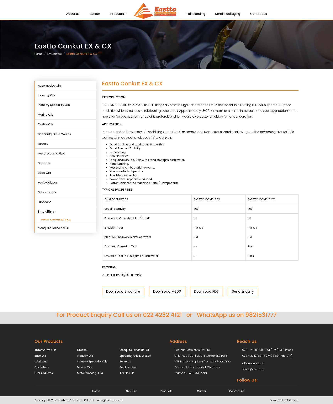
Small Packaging (227, 14)
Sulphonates (47, 192)
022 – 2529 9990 (253, 350)
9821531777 (261, 315)
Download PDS (206, 291)
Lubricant (44, 202)
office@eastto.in (253, 363)
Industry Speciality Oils (54, 105)
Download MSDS (167, 291)
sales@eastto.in (253, 369)
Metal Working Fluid (51, 153)
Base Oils (44, 173)
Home (38, 54)
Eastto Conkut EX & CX (81, 54)
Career (94, 14)
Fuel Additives (48, 182)
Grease (43, 144)
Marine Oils (45, 115)
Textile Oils (45, 124)
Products (166, 391)
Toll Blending (195, 14)
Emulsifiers (54, 54)
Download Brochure (123, 291)
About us (72, 14)
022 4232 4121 (162, 315)
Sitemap (40, 400)
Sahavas (292, 400)
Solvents (44, 163)
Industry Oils (46, 95)
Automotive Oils (49, 85)
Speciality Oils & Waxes (54, 134)
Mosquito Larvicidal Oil (53, 228)
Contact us (258, 14)
